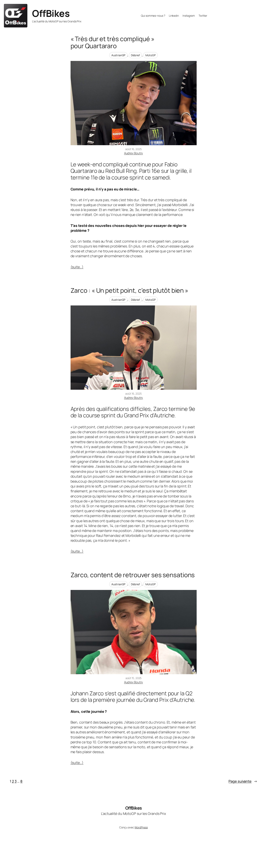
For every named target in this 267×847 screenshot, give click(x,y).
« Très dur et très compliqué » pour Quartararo (112, 42)
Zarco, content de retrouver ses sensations (133, 574)
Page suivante (242, 781)
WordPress (141, 827)
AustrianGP (118, 55)
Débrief (135, 55)
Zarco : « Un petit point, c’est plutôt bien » (129, 290)
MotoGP (150, 55)
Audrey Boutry (133, 153)
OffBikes (51, 13)
